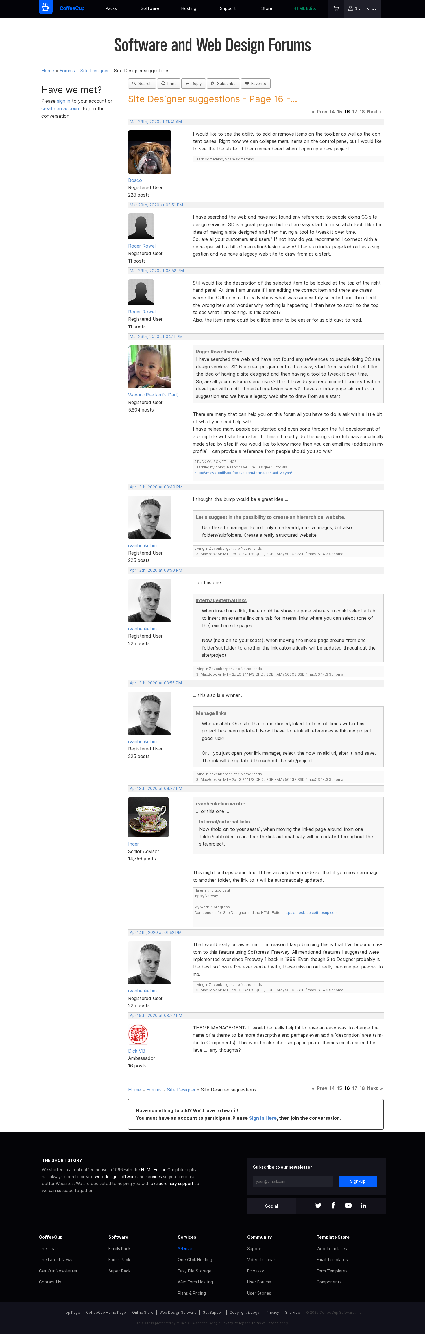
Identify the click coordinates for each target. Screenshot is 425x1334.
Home (47, 70)
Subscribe (225, 83)
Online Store (143, 1312)
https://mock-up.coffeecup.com (311, 912)
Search (144, 83)
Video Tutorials (261, 1259)
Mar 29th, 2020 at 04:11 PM (156, 336)
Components (329, 1281)
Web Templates (332, 1248)
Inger (133, 844)
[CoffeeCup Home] (72, 9)
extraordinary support (172, 1183)
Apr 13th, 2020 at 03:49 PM (156, 487)
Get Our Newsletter (58, 1270)
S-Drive (185, 1248)
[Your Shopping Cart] (336, 9)
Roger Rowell (142, 246)
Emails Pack (119, 1248)
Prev (322, 112)
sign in (64, 101)
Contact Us (50, 1281)
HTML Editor (305, 8)
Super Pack (119, 1270)
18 (362, 112)
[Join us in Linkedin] (363, 1206)
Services (187, 1237)
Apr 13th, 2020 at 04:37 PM (156, 788)
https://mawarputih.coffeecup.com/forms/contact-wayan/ (243, 473)
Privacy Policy (232, 1323)
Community (259, 1237)
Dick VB (136, 1051)
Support (228, 8)
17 (354, 112)
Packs (111, 8)
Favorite (257, 83)
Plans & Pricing (192, 1293)
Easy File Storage (195, 1270)
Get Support (213, 1312)
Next (372, 112)
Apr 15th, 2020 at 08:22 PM (156, 1015)
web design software (115, 1176)
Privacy (272, 1312)
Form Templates (332, 1270)
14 (332, 112)
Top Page (72, 1312)
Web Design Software (178, 1312)
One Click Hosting (195, 1259)
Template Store (333, 1237)
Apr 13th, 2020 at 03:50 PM (156, 570)
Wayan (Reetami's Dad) (153, 395)
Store (266, 8)
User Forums (259, 1281)
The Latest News (55, 1259)
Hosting (188, 8)
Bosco (135, 180)
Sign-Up (358, 1181)
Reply (195, 83)
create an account (61, 108)
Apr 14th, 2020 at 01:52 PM (156, 932)
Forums (67, 70)
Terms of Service (265, 1323)
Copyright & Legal (245, 1312)
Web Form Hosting (195, 1281)
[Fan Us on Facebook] (333, 1206)
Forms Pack (119, 1259)
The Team (49, 1248)
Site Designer (94, 70)
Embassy (255, 1270)
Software (150, 8)
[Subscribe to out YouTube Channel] (348, 1206)
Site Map (292, 1312)
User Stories (259, 1293)
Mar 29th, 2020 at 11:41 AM (156, 121)
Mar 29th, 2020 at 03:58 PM (157, 270)
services (154, 1176)
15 (339, 112)
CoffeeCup (50, 1237)
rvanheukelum (142, 545)
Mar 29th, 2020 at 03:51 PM (156, 205)
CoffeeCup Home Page (106, 1312)
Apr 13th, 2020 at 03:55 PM (156, 683)
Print (170, 83)
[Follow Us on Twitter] (318, 1206)
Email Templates (332, 1259)
